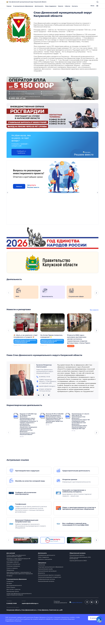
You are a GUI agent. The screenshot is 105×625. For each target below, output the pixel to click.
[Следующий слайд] (98, 193)
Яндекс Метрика (39, 617)
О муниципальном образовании (23, 6)
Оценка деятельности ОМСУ (78, 560)
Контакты (75, 6)
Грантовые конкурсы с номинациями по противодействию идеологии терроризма (20, 573)
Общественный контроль (77, 553)
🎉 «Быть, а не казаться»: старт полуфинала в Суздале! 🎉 (25, 336)
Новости (60, 6)
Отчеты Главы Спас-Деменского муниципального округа (16, 556)
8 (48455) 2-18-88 (12, 603)
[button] (96, 293)
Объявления (10, 570)
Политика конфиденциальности (60, 602)
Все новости (94, 310)
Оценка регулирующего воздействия (49, 577)
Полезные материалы (13, 566)
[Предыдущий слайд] (7, 193)
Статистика (41, 565)
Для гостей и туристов (13, 589)
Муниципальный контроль (46, 581)
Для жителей (11, 553)
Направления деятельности (46, 555)
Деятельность (39, 6)
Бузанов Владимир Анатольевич (44, 366)
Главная (9, 6)
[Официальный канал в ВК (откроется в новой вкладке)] (92, 602)
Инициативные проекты (77, 555)
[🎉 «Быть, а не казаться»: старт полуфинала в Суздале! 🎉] (26, 322)
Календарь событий (13, 562)
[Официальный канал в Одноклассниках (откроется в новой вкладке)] (96, 602)
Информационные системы (46, 579)
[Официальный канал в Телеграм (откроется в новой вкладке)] (87, 602)
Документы (41, 573)
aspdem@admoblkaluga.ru (30, 603)
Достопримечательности (14, 585)
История (9, 583)
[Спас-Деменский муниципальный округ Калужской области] (19, 27)
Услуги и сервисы (12, 568)
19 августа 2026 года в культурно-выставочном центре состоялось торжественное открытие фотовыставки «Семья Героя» (78, 339)
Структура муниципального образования (50, 567)
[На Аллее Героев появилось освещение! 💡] (52, 322)
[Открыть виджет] (99, 619)
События (67, 6)
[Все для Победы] (79, 540)
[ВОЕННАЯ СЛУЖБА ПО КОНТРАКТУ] (52, 88)
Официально (42, 562)
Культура (71, 346)
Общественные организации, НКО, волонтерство (80, 557)
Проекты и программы (45, 559)
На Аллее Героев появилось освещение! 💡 (51, 336)
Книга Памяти (11, 587)
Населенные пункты (13, 591)
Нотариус (9, 575)
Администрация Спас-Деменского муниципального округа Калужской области (25, 341)
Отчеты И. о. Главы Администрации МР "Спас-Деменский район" (18, 559)
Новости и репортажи (13, 564)
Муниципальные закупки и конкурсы (49, 575)
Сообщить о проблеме (21, 152)
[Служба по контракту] (26, 540)
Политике (18, 621)
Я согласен (94, 618)
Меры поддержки (50, 6)
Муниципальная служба (45, 569)
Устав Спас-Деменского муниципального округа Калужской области (19, 594)
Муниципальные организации (47, 571)
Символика (10, 581)
